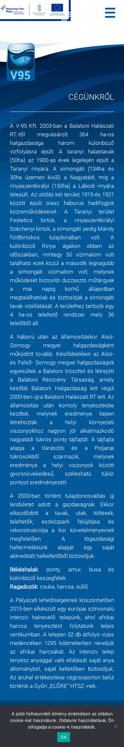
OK (64, 737)
